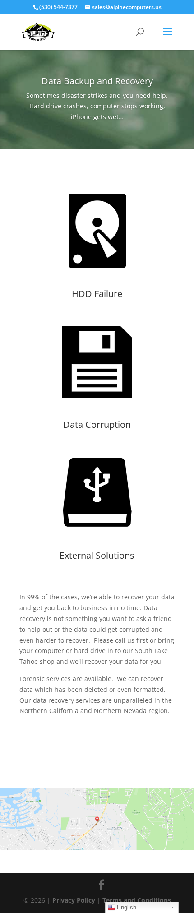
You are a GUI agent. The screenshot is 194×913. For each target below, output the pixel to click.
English (125, 907)
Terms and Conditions (136, 900)
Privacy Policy (73, 900)
